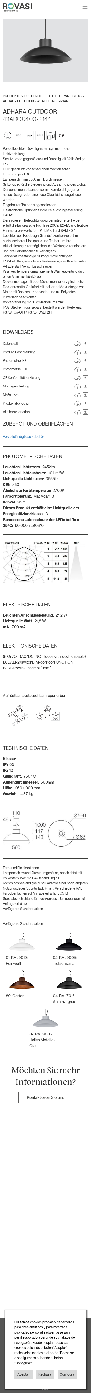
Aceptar (23, 1374)
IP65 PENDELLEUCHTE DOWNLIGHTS (53, 96)
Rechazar (45, 1374)
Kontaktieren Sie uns (45, 1097)
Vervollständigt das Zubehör (23, 437)
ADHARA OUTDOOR (19, 101)
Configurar (67, 1374)
